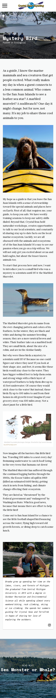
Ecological (20, 42)
